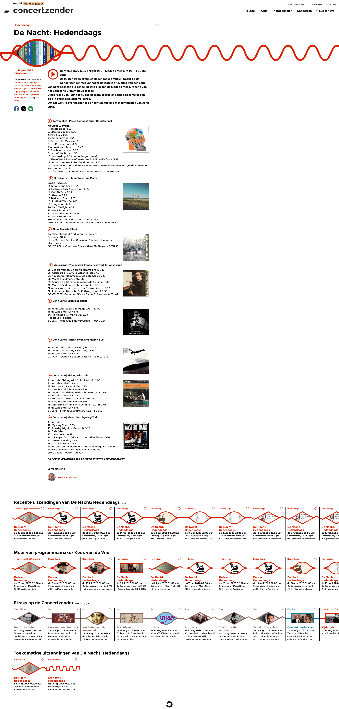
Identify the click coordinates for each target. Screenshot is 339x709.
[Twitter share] (23, 109)
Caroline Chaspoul (22, 82)
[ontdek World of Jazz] (33, 3)
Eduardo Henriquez (31, 85)
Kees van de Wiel (68, 477)
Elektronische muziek (37, 508)
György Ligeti (21, 91)
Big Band (24, 609)
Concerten (304, 10)
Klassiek (291, 609)
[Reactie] (30, 109)
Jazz (16, 609)
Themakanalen (282, 10)
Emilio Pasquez (21, 88)
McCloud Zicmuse (22, 94)
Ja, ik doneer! (317, 4)
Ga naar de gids (82, 603)
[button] (53, 74)
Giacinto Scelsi (36, 88)
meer (124, 503)
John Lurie (34, 91)
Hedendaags (22, 25)
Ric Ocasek (28, 98)
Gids (264, 10)
